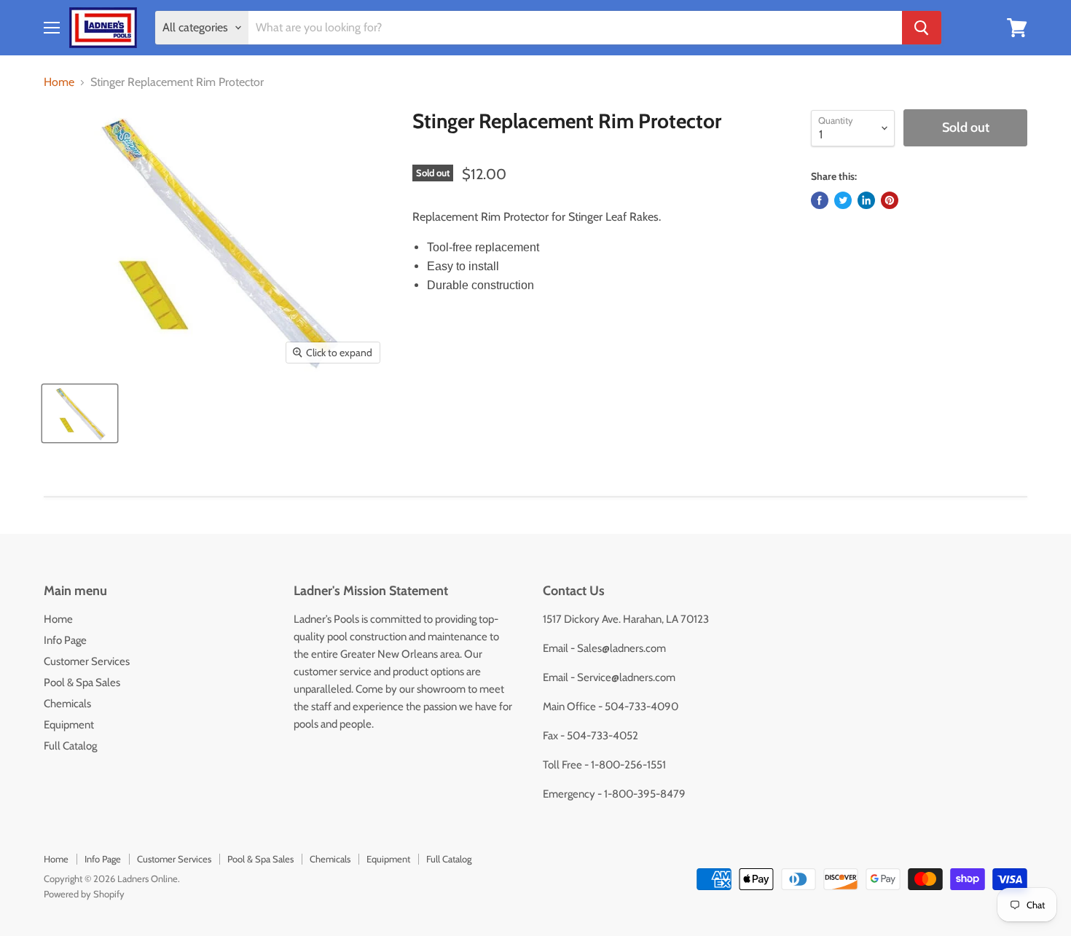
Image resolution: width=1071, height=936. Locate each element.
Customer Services (87, 661)
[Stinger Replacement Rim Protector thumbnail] (79, 413)
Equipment (69, 724)
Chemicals (67, 703)
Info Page (65, 640)
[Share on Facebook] (819, 200)
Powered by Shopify (84, 894)
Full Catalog (70, 745)
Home (59, 82)
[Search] (921, 27)
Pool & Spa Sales (82, 682)
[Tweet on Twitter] (843, 200)
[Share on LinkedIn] (866, 200)
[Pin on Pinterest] (889, 200)
